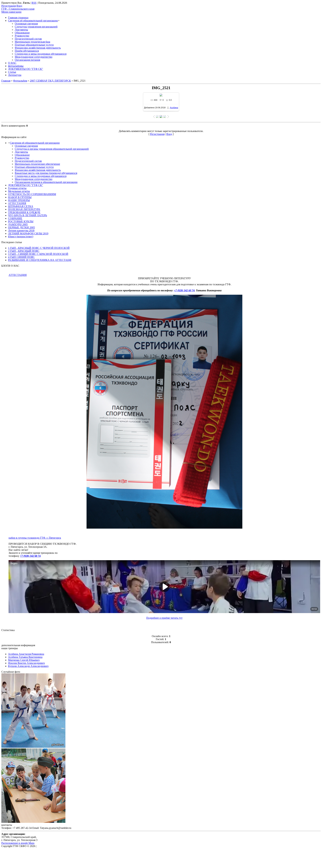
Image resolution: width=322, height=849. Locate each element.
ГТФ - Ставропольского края (17, 8)
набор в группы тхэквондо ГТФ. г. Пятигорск (35, 537)
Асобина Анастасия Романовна (26, 654)
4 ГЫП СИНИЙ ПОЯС (21, 257)
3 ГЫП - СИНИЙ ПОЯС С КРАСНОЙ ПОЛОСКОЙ (38, 254)
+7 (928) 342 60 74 (184, 290)
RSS (34, 2)
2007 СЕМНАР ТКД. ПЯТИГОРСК (50, 80)
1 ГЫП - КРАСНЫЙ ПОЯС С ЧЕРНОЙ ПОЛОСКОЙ (39, 248)
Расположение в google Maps (17, 843)
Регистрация (8, 5)
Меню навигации (11, 11)
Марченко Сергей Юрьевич (24, 660)
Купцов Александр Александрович (28, 666)
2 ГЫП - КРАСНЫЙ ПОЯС (23, 251)
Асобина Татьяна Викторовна (25, 657)
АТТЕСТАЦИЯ (18, 275)
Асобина (174, 107)
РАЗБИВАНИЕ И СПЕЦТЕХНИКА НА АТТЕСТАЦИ (39, 260)
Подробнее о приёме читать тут (164, 617)
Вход (19, 5)
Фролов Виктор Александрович (26, 663)
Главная (5, 80)
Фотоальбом (20, 80)
